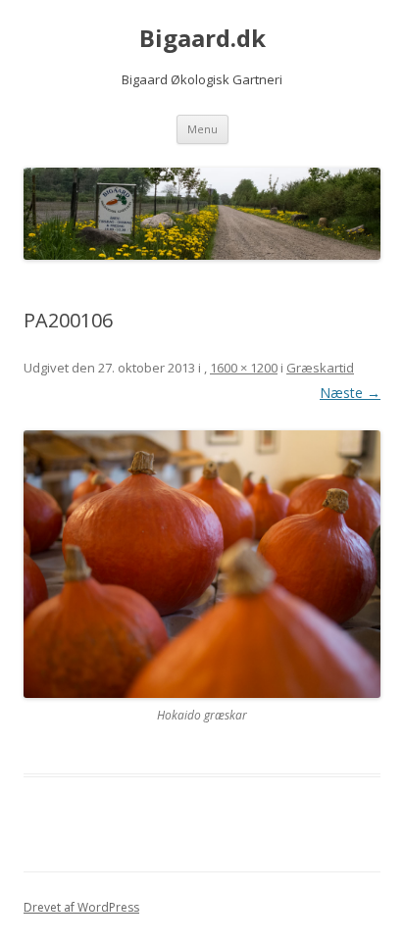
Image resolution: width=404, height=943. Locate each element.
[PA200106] (202, 564)
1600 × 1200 (244, 367)
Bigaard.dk (202, 39)
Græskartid (320, 367)
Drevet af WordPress (81, 907)
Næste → (350, 392)
